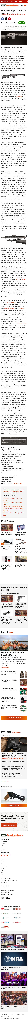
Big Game (6, 667)
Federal (6, 309)
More (10, 632)
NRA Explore (4, 882)
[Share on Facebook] (2, 18)
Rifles (23, 14)
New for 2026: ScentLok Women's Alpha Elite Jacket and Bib (9, 673)
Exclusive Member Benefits (7, 890)
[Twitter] (27, 1)
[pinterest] (9, 18)
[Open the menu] (25, 5)
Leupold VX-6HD (11, 302)
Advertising (4, 841)
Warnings (3, 1016)
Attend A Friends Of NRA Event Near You (12, 1007)
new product (19, 758)
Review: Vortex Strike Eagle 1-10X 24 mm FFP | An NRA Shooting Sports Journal (6, 621)
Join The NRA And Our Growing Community (11, 968)
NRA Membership (5, 888)
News (2, 14)
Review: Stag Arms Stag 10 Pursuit (14, 507)
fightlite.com (18, 483)
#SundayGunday (6, 787)
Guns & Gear (18, 14)
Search (3, 850)
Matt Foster (16, 493)
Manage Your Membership (7, 894)
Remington (21, 309)
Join (12, 1)
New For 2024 (7, 14)
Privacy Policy (4, 1014)
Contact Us (3, 843)
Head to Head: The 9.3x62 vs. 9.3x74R (9, 681)
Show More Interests (17, 805)
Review (13, 14)
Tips (2, 872)
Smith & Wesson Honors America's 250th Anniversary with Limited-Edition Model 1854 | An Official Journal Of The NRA (13, 768)
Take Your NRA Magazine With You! (12, 950)
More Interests (16, 732)
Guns (2, 868)
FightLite (19, 97)
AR (8, 491)
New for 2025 (4, 781)
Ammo (2, 864)
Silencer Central (21, 323)
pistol (14, 758)
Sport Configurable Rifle (15, 491)
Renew (15, 1)
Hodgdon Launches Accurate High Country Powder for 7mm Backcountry (8, 699)
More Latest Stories (17, 717)
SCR (16, 490)
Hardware (10, 493)
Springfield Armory (7, 758)
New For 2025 (5, 735)
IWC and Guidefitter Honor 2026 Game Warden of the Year (9, 707)
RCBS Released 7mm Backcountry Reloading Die (9, 689)
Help (2, 848)
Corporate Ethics (20, 1014)
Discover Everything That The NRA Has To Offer (13, 988)
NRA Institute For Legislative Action (9, 880)
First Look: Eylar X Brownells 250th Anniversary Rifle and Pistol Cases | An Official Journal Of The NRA (12, 774)
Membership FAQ (5, 892)
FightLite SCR (7, 490)
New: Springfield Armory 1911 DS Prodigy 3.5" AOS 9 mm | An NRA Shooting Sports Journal (14, 755)
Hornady (12, 309)
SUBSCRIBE (9, 825)
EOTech (24, 279)
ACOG (18, 279)
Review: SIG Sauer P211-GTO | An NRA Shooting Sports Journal (21, 605)
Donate (20, 1)
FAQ (2, 846)
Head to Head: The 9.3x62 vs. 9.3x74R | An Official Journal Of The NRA (7, 605)
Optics (2, 870)
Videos (3, 875)
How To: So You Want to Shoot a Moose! (12, 653)
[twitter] (6, 18)
